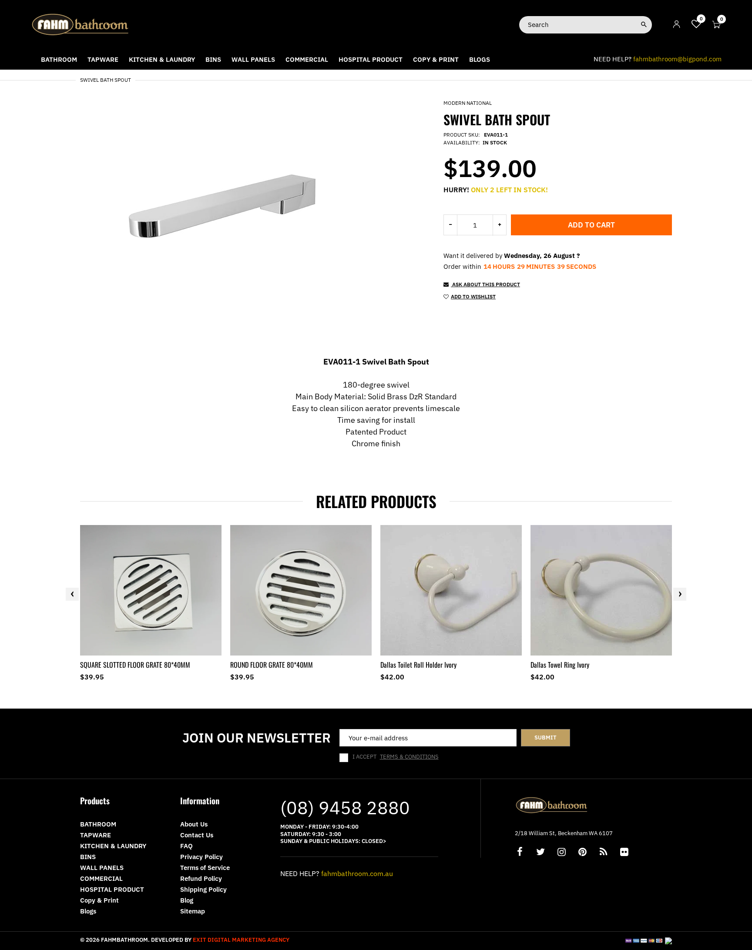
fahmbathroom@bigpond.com (677, 59)
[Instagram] (561, 853)
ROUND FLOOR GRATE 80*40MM (271, 664)
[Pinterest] (582, 853)
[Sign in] (677, 24)
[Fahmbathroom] (80, 24)
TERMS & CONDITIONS (409, 756)
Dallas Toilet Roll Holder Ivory (418, 664)
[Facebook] (519, 853)
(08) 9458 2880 (345, 807)
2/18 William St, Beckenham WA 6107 (564, 833)
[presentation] (72, 594)
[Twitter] (540, 853)
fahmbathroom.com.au (357, 873)
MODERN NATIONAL (467, 103)
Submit (545, 737)
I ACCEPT (395, 756)
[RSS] (603, 853)
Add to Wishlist (473, 296)
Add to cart (591, 225)
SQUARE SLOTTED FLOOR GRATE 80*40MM (135, 664)
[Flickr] (624, 853)
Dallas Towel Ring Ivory (559, 664)
